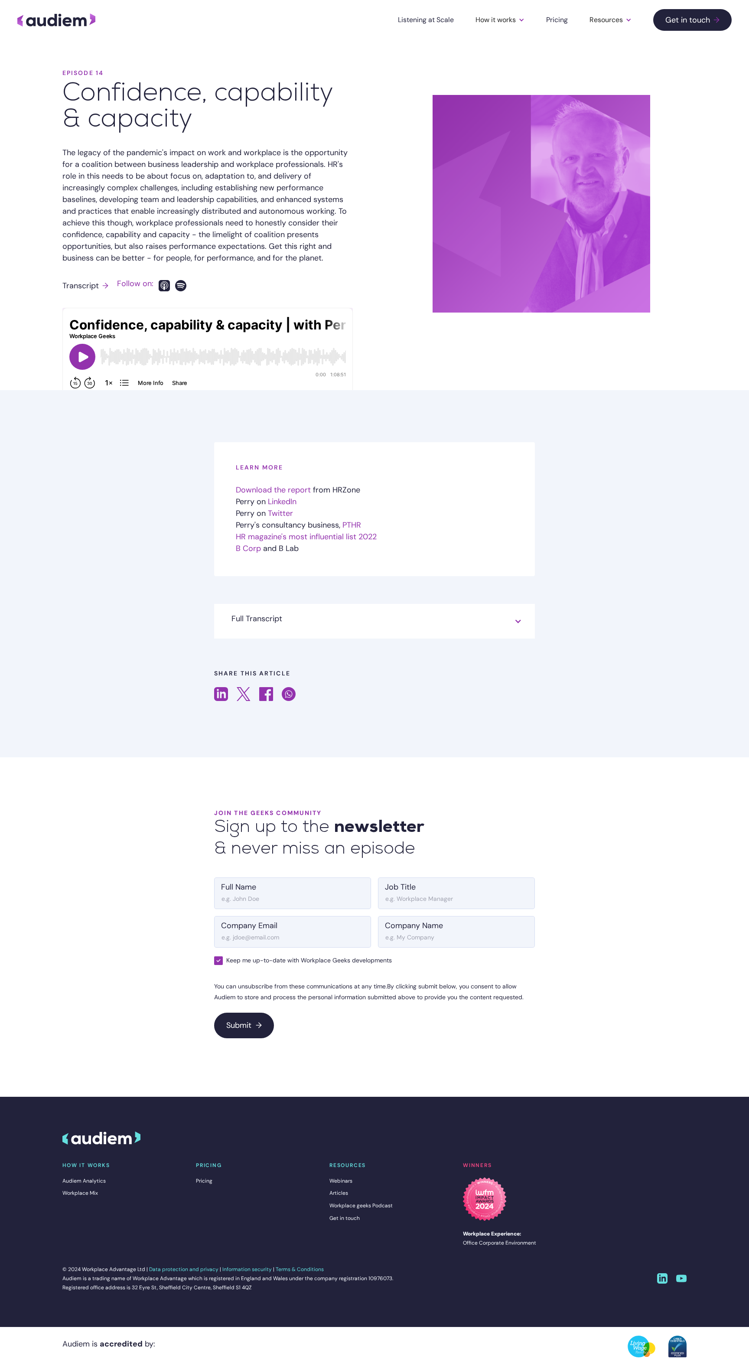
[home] (56, 20)
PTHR (351, 525)
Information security (247, 1269)
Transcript (85, 285)
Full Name (238, 887)
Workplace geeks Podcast (361, 1205)
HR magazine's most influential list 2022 (306, 536)
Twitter (280, 513)
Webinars (340, 1180)
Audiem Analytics (84, 1180)
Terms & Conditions (300, 1269)
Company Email (249, 925)
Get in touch (692, 20)
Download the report (273, 490)
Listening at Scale (426, 19)
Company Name (414, 925)
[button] (500, 20)
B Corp (248, 548)
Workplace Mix (80, 1193)
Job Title (400, 887)
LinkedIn (282, 501)
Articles (338, 1193)
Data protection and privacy (183, 1269)
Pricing (557, 19)
